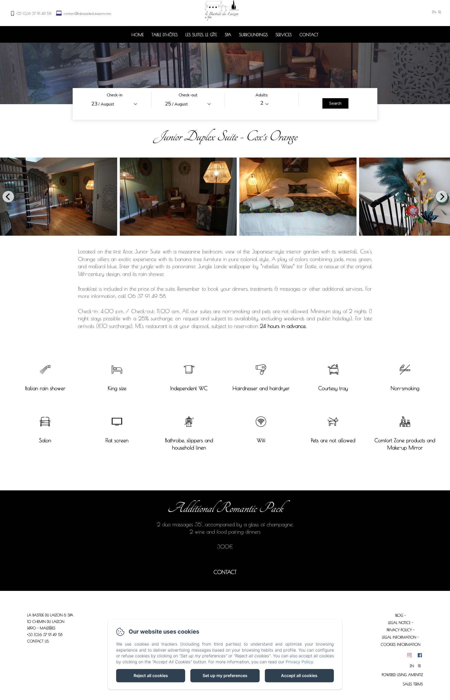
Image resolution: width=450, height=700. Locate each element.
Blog (399, 615)
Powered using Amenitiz (402, 675)
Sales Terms (413, 684)
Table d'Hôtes (165, 34)
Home (138, 34)
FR (419, 666)
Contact (308, 34)
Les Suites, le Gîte (201, 34)
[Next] (441, 196)
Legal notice (399, 623)
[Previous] (8, 196)
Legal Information (399, 637)
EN (412, 666)
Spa (228, 34)
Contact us (38, 641)
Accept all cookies (299, 675)
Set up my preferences (225, 675)
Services (284, 34)
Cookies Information (400, 644)
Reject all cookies (151, 675)
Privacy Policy (399, 630)
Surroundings (253, 34)
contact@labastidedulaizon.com (87, 13)
